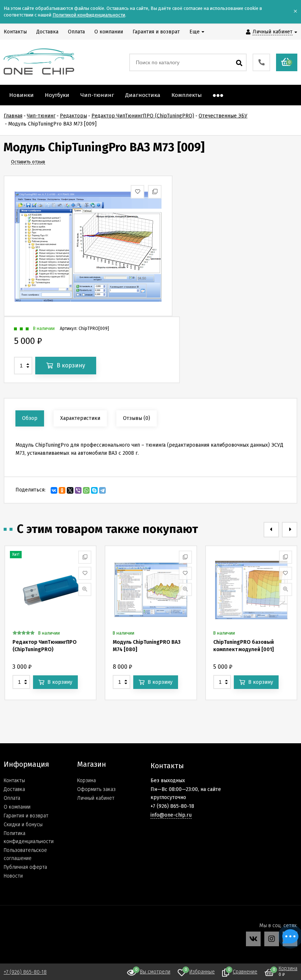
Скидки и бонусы (23, 824)
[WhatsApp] (86, 490)
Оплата (12, 798)
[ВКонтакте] (54, 490)
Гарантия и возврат (26, 816)
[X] (70, 490)
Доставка (14, 789)
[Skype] (94, 490)
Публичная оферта (25, 867)
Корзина (86, 780)
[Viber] (78, 490)
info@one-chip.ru (171, 815)
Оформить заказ (96, 789)
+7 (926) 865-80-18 (25, 972)
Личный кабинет (96, 798)
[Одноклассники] (62, 490)
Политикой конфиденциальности (88, 15)
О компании (17, 807)
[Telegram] (102, 490)
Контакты (14, 780)
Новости (13, 876)
